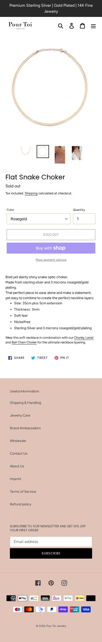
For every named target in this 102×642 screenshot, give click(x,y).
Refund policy (20, 504)
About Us (17, 466)
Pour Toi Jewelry (56, 626)
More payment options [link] (51, 260)
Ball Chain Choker (24, 342)
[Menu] (93, 25)
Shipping (31, 193)
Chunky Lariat (84, 337)
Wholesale (18, 441)
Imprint (15, 479)
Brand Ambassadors (25, 428)
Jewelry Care (20, 415)
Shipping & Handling (25, 403)
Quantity (79, 210)
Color (10, 210)
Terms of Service (23, 491)
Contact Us (18, 453)
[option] (25, 151)
